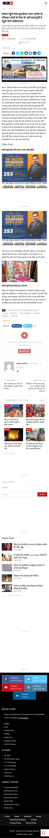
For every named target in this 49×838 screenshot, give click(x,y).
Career (38, 816)
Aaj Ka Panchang (10, 744)
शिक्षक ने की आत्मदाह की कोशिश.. (26, 575)
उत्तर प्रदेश (5, 313)
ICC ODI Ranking (10, 762)
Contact (34, 820)
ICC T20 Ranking (10, 766)
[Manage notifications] (43, 833)
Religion (7, 724)
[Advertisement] (24, 198)
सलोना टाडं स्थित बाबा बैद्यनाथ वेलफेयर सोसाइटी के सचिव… (28, 587)
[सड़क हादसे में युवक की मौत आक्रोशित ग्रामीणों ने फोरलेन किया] (35, 410)
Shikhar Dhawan (9, 769)
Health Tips (8, 737)
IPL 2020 (7, 756)
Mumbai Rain (8, 801)
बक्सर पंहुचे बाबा (37, 313)
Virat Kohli (7, 773)
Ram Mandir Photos (11, 791)
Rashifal (7, 734)
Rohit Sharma (8, 776)
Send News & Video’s (18, 820)
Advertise (27, 816)
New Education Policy (11, 804)
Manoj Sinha (8, 808)
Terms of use (31, 823)
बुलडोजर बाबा (6, 316)
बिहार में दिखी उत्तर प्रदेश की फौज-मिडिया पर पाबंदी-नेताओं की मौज (13, 386)
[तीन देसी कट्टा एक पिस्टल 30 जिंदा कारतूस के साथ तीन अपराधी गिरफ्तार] (35, 434)
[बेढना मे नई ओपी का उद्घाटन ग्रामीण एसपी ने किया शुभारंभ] (13, 410)
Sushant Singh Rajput (11, 787)
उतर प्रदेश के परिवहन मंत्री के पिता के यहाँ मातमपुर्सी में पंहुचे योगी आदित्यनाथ (23, 310)
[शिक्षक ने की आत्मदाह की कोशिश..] (7, 578)
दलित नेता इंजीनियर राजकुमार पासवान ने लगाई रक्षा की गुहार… (29, 566)
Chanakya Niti (9, 730)
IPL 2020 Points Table (11, 759)
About (17, 816)
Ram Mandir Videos (11, 794)
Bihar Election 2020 (11, 798)
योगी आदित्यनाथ (14, 316)
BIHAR (7, 406)
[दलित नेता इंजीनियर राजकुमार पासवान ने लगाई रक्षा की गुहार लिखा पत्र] (7, 567)
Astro (6, 727)
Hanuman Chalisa (10, 741)
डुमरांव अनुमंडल (13, 313)
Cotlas (30, 834)
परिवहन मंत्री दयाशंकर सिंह (25, 313)
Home (7, 816)
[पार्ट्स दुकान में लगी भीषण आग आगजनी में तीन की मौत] (13, 434)
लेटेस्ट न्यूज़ (4, 35)
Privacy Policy (15, 823)
